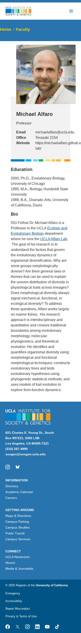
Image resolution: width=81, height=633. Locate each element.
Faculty (23, 29)
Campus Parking (17, 521)
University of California (52, 585)
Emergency (12, 593)
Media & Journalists (19, 568)
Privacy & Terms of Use (21, 616)
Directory (11, 486)
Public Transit (15, 533)
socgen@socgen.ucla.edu (25, 454)
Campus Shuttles (17, 527)
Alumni (10, 562)
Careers (11, 498)
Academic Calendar (19, 492)
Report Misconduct (17, 608)
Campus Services (17, 539)
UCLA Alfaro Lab (53, 239)
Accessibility (13, 601)
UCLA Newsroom (17, 557)
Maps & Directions (18, 516)
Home (5, 29)
